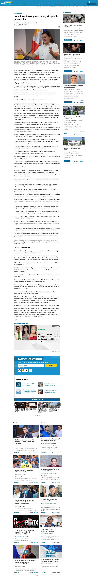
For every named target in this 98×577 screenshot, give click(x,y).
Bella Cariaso (44, 533)
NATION (34, 4)
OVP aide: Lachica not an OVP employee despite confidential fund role (24, 441)
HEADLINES (23, 4)
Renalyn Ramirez (19, 536)
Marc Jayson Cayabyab (46, 473)
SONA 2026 (45, 6)
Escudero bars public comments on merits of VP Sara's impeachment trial (25, 562)
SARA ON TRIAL (39, 6)
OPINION (29, 4)
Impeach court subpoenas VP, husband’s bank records (50, 440)
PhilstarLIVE (44, 563)
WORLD (38, 4)
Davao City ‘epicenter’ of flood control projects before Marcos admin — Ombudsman (25, 502)
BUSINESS (43, 4)
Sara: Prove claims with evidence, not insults (48, 530)
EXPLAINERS (79, 6)
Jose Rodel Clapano (19, 23)
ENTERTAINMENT (55, 4)
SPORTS (48, 4)
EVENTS (69, 4)
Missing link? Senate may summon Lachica (49, 500)
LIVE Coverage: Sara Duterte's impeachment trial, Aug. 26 (50, 560)
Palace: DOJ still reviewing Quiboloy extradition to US (72, 55)
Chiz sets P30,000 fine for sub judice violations (50, 470)
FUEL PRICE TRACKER (62, 6)
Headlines (18, 13)
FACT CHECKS (86, 6)
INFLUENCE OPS (71, 6)
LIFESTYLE (63, 4)
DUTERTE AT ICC (53, 6)
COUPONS (74, 4)
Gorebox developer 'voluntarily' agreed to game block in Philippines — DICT (25, 532)
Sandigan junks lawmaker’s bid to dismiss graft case (73, 86)
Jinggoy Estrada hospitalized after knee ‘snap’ (24, 471)
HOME (18, 4)
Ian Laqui (18, 445)
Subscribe (93, 2)
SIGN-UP (51, 365)
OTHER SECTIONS (81, 4)
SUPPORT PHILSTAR (92, 4)
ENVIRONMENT (93, 6)
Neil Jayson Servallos (46, 443)
